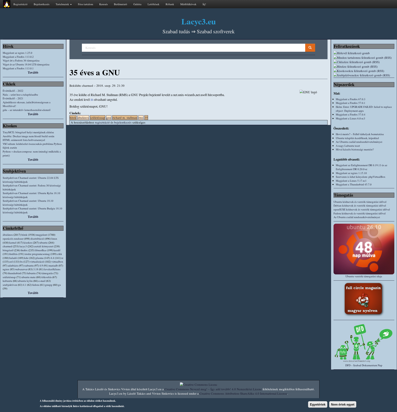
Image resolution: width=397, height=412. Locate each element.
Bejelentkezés (41, 4)
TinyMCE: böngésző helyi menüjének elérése (28, 132)
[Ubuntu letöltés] (364, 249)
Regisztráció (20, 4)
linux (54, 238)
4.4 (52, 258)
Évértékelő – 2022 (13, 90)
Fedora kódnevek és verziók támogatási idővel (360, 213)
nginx (6, 269)
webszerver (21, 269)
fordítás (13, 254)
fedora (35, 285)
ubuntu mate (29, 277)
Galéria (137, 4)
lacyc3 (23, 246)
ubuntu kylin (25, 281)
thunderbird (14, 273)
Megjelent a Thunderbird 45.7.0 (354, 184)
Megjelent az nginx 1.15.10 (351, 173)
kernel (12, 242)
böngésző (8, 250)
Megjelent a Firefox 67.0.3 (350, 99)
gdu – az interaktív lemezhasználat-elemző (26, 110)
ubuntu (43, 242)
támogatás (47, 273)
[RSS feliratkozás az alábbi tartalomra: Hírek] (364, 66)
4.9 (41, 265)
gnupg (48, 285)
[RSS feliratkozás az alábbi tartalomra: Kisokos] (364, 71)
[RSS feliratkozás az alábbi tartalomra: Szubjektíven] (364, 75)
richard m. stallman (124, 117)
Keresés (103, 4)
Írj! (204, 4)
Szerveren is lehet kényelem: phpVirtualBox (360, 177)
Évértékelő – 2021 (13, 98)
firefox (24, 250)
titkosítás (46, 277)
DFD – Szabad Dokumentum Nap (363, 365)
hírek (24, 235)
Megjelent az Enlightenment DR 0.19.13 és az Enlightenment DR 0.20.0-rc (361, 167)
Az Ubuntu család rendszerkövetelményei (359, 142)
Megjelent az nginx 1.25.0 (17, 53)
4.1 (24, 285)
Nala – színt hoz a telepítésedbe (20, 94)
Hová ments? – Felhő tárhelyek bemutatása (360, 134)
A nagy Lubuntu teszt (348, 146)
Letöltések (153, 4)
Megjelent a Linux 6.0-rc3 (350, 118)
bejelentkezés (123, 122)
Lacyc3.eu (198, 21)
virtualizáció (37, 261)
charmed (7, 246)
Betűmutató (120, 4)
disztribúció (37, 238)
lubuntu (31, 273)
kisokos (28, 242)
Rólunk (170, 4)
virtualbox (57, 261)
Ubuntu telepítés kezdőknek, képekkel (357, 138)
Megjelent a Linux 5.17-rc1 (351, 181)
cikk (59, 254)
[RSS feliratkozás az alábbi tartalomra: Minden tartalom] (364, 57)
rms (141, 117)
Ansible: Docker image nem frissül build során (28, 136)
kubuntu (7, 281)
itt (92, 99)
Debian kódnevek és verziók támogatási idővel (360, 205)
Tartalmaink (63, 4)
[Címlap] (6, 4)
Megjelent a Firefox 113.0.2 (18, 57)
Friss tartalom (85, 4)
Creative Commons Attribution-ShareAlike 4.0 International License (243, 393)
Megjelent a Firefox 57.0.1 (350, 103)
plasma (39, 258)
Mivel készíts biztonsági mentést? (355, 149)
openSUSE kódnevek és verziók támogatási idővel (362, 209)
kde (26, 258)
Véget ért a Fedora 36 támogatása (21, 60)
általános (8, 235)
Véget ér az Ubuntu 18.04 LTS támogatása (26, 64)
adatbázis (13, 265)
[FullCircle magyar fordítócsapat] (364, 299)
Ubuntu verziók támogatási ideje (364, 276)
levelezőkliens (52, 269)
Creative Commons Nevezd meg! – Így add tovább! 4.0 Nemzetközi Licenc (213, 389)
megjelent (41, 235)
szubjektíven (10, 285)
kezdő (57, 250)
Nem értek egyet (342, 404)
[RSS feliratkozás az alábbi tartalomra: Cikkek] (364, 62)
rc (62, 258)
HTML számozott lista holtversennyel (24, 140)
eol (11, 261)
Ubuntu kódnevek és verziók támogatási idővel (360, 202)
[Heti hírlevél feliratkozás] (364, 53)
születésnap (9, 277)
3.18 (35, 269)
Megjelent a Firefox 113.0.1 (18, 68)
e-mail (41, 281)
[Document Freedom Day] (364, 342)
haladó (13, 258)
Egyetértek (317, 404)
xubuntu (29, 265)
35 (146, 117)
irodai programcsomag (37, 254)
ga (59, 285)
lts (21, 261)
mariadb (53, 265)
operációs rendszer (13, 238)
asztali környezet (43, 246)
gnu (108, 117)
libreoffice (40, 250)
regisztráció (102, 122)
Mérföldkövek (188, 4)
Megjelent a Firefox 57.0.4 (350, 114)
